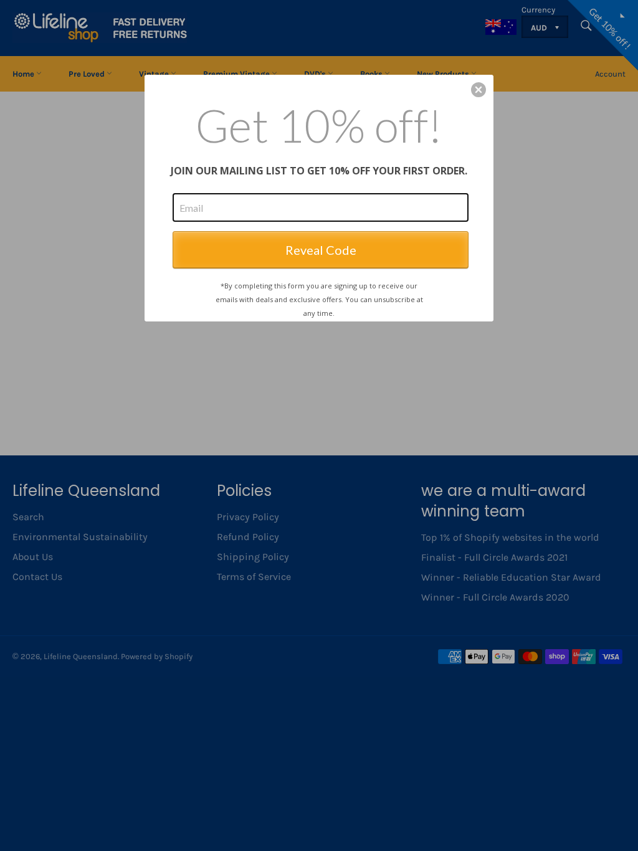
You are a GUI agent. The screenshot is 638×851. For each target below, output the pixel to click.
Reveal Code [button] (320, 249)
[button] (478, 89)
